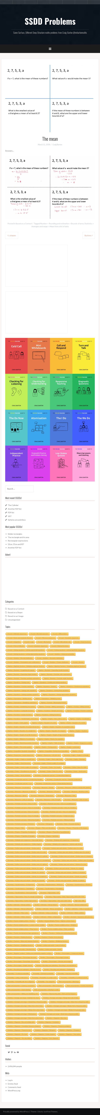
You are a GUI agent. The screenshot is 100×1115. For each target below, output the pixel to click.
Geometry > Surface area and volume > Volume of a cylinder (26, 872)
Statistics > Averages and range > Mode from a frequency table (59, 1014)
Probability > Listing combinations (18, 977)
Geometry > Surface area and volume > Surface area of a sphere (27, 864)
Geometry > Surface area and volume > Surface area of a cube (27, 852)
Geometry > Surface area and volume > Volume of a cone (68, 864)
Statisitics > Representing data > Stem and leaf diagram (59, 993)
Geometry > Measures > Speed (17, 795)
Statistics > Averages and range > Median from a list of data (26, 1010)
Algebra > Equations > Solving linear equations (54, 690)
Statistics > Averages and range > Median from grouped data (66, 1010)
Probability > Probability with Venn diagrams (21, 981)
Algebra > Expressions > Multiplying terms (47, 698)
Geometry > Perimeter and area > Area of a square (23, 811)
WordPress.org (14, 1090)
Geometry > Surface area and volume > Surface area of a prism (73, 860)
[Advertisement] (50, 578)
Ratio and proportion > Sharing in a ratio (46, 989)
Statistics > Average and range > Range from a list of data (60, 998)
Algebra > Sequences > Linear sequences (20, 755)
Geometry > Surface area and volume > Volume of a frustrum (66, 872)
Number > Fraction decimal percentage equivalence (23, 933)
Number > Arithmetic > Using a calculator (45, 913)
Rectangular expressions (18, 541)
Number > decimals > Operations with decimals (79, 917)
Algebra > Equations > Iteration (46, 686)
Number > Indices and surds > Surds (50, 949)
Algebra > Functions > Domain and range (50, 710)
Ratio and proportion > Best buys (69, 981)
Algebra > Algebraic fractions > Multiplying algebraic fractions (26, 666)
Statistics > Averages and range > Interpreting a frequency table (27, 1002)
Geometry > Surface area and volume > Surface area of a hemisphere (29, 860)
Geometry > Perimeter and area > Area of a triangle (23, 816)
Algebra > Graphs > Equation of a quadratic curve (58, 727)
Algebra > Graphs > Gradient (78, 731)
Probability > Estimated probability (43, 973)
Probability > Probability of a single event (44, 977)
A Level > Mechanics (44, 642)
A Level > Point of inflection (16, 646)
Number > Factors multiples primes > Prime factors (23, 929)
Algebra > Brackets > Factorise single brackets (58, 678)
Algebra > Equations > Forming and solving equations (50, 682)
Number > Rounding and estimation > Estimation (58, 969)
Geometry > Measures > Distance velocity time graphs (74, 787)
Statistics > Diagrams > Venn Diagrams (46, 1038)
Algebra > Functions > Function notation (79, 710)
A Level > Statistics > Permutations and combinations (24, 662)
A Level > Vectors (78, 662)
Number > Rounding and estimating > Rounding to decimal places (56, 965)
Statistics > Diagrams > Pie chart (17, 1034)
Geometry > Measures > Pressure (50, 791)
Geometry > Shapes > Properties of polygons (21, 832)
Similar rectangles (15, 534)
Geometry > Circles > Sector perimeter (19, 775)
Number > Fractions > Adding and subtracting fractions (59, 933)
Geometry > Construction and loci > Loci (20, 783)
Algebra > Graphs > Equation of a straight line (21, 731)
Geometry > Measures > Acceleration (19, 787)
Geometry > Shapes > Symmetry (48, 836)
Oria (39, 1111)
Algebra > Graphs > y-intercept (70, 747)
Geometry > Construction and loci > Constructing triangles (25, 779)
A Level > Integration (14, 642)
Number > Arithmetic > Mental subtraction (20, 909)
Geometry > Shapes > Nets (16, 828)
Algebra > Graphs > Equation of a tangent (52, 731)
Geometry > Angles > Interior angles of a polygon (22, 767)
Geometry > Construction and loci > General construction (64, 779)
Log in (10, 1080)
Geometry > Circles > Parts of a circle (51, 771)
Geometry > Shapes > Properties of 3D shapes (73, 828)
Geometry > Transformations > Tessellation (20, 888)
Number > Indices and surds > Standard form (21, 949)
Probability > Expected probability (68, 973)
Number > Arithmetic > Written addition (72, 913)
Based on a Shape (15, 612)
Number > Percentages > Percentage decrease (22, 957)
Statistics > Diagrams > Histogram (45, 1030)
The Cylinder (13, 505)
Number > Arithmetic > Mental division (46, 904)
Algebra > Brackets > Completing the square (21, 670)
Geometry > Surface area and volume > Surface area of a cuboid (69, 852)
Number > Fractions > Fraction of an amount (48, 937)
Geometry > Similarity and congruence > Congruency (62, 840)
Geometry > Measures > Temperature (42, 795)
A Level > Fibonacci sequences (45, 638)
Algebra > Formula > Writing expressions (51, 706)
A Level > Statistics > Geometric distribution (50, 658)
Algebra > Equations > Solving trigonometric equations (59, 694)
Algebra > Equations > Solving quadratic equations (23, 694)
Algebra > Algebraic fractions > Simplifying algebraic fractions (66, 666)
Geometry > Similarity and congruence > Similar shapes (24, 844)
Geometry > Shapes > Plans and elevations (41, 828)
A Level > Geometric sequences (68, 638)
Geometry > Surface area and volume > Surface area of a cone (63, 848)
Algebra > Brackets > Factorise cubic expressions (55, 674)
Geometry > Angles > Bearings (75, 759)
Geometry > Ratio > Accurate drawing (68, 824)
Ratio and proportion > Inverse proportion (79, 985)
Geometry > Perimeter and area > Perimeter (21, 824)
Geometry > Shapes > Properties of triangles (21, 836)
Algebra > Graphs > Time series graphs (19, 747)
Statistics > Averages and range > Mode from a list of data (25, 1018)
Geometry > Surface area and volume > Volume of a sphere (66, 880)
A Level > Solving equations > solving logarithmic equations (66, 650)
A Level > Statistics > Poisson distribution (56, 662)
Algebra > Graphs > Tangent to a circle (79, 743)
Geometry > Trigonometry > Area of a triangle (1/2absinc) (25, 896)
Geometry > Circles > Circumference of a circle (21, 771)
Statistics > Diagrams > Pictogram (70, 1030)
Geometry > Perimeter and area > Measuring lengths (23, 820)
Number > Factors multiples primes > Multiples (62, 925)
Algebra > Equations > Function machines (20, 686)
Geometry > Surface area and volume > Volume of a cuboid (65, 868)
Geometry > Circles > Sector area (76, 771)
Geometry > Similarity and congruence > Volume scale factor (63, 844)
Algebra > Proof (77, 751)
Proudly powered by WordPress (16, 1111)
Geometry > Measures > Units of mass (76, 799)
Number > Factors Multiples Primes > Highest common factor (57, 921)
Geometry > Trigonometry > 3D (49, 892)
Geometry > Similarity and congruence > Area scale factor (25, 840)
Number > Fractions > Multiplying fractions (55, 941)
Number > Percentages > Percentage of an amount (23, 961)
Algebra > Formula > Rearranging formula (53, 702)
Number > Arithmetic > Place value (18, 913)
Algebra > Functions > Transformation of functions (23, 718)
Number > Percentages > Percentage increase (54, 957)
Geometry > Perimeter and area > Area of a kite (22, 803)
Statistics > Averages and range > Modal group (22, 1014)
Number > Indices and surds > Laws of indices (51, 945)
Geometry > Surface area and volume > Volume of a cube (25, 868)
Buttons (88, 235)
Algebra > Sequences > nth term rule (49, 755)
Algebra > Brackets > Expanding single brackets (22, 674)
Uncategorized (14, 620)
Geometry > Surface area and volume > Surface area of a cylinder (27, 856)
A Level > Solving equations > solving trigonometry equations (26, 654)
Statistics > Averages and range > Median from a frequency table (66, 1006)
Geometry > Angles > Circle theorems (19, 763)
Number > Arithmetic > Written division (19, 917)
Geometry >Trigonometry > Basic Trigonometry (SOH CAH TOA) (65, 896)
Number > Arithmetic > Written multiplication (47, 917)
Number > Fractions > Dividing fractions (19, 937)
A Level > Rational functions (60, 646)
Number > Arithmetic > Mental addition (19, 904)
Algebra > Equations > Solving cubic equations (22, 690)
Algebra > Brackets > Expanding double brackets (53, 670)
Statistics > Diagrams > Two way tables (19, 1038)
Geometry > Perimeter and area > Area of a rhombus (60, 807)
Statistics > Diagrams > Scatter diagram (43, 1034)
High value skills (80, 900)
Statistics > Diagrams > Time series (69, 1034)
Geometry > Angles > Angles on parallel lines (21, 759)
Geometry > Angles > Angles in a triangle (76, 755)
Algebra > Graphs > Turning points (46, 747)
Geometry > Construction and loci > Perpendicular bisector (53, 783)
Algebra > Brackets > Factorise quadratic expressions (24, 678)
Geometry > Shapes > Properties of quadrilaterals (54, 832)
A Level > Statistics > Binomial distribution (20, 658)
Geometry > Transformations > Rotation (79, 884)
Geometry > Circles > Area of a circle (75, 767)
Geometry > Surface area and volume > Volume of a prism (68, 876)
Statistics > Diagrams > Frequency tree (19, 1030)
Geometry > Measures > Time (66, 795)
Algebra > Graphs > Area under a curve (54, 718)
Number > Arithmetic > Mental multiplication (74, 904)
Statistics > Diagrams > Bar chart (56, 1018)
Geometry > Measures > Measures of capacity (21, 791)
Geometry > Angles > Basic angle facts (50, 759)
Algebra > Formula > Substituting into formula (21, 706)
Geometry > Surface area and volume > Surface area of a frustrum (72, 856)
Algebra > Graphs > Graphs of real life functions (22, 735)
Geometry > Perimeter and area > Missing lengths (58, 820)
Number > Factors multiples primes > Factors (21, 921)
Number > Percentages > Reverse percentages (57, 961)
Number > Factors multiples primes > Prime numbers (57, 929)
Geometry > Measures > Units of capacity (20, 799)
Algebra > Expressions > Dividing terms (19, 698)
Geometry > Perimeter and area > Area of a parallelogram (57, 803)
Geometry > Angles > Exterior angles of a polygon (49, 763)
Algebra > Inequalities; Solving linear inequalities (53, 751)
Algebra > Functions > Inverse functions (20, 714)
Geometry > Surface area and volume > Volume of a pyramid (26, 880)
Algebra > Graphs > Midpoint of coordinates (21, 739)
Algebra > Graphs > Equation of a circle (44, 723)
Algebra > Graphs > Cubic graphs (18, 723)
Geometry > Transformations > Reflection (50, 884)
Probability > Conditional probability (18, 973)
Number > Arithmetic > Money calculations (49, 909)
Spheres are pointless (17, 520)
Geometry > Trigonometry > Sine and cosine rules (56, 900)
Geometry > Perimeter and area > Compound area (58, 816)
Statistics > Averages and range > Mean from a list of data (25, 1006)
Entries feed (13, 1084)
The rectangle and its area (18, 537)
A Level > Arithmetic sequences (17, 634)
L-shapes (12, 235)
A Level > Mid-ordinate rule (62, 642)
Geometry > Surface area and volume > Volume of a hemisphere (27, 876)
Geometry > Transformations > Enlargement (21, 884)
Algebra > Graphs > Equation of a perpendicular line (23, 727)
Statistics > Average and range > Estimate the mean (23, 998)
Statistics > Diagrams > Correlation (49, 1022)
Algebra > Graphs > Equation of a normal (72, 723)
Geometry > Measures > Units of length (48, 799)
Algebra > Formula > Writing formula (78, 706)
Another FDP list (14, 509)
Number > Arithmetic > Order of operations (78, 909)
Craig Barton (57, 145)
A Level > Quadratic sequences (37, 646)
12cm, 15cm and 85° (16, 544)
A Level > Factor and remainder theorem (20, 638)
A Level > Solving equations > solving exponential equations (26, 650)
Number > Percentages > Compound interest (69, 953)
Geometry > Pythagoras (45, 824)
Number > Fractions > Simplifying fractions (20, 945)
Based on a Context (24, 223)
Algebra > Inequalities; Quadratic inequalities (21, 751)
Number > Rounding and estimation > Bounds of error (62, 223)
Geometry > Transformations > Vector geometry (22, 892)
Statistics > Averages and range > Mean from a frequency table (70, 1002)
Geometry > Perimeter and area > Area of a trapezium (59, 811)
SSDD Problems (50, 21)
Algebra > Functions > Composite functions (21, 710)
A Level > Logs (28, 642)
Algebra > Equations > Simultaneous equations (74, 686)
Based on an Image (15, 616)
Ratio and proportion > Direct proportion (51, 985)
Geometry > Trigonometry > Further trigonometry (22, 900)
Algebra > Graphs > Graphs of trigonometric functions (57, 735)
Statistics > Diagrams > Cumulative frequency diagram (24, 1026)
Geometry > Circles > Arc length (51, 767)
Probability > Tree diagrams (46, 981)
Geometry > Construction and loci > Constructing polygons (52, 775)
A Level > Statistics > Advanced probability (61, 654)
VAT (10, 516)
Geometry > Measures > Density (43, 787)
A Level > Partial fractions (82, 642)
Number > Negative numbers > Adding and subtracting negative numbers (30, 953)
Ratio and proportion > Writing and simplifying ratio (23, 993)
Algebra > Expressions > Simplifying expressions (22, 702)
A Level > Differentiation (60, 634)
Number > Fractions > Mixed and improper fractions (23, 941)
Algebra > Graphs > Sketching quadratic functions (23, 743)
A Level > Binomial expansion (39, 634)
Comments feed (14, 1087)
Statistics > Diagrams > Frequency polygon (57, 1026)
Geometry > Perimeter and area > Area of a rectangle (24, 807)
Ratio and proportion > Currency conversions (21, 985)
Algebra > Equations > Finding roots (18, 682)
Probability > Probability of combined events (74, 977)
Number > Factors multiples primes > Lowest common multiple (26, 925)
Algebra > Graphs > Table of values (52, 743)
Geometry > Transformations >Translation (50, 888)
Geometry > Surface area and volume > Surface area (24, 848)
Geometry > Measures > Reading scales (76, 791)
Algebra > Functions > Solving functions (48, 714)
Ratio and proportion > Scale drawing (19, 989)
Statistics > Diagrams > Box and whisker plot (21, 1022)
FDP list (11, 512)
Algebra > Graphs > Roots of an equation (50, 739)
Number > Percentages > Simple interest (20, 965)
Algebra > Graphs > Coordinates (80, 718)
